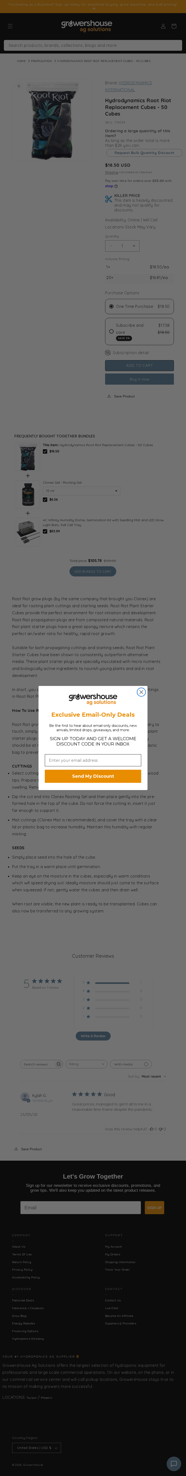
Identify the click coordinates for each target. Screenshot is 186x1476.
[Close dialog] (141, 692)
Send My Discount (93, 776)
